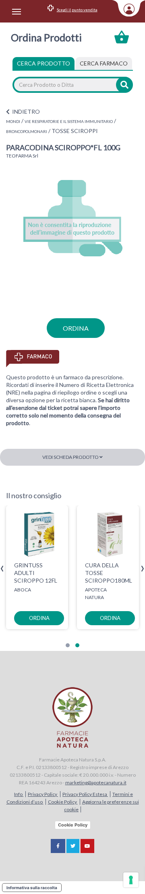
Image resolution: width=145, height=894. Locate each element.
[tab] (103, 63)
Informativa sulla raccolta (31, 887)
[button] (67, 645)
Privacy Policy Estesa (85, 794)
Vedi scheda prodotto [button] (70, 457)
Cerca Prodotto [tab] (43, 63)
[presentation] (2, 568)
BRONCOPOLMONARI (26, 131)
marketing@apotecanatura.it (95, 782)
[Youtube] (87, 846)
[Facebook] (58, 846)
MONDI (13, 121)
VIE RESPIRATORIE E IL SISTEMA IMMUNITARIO (69, 121)
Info (18, 794)
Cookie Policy (63, 802)
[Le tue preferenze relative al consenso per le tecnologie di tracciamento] (131, 880)
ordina (76, 328)
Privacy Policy (43, 794)
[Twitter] (72, 846)
